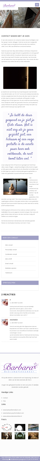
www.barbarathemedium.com (12, 410)
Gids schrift (8, 259)
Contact (5, 398)
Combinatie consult (11, 254)
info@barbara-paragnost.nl (18, 459)
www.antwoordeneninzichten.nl (12, 416)
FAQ (4, 401)
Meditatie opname (10, 268)
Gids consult (9, 245)
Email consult (9, 263)
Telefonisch (8, 273)
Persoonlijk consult (11, 249)
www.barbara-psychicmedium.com (13, 413)
